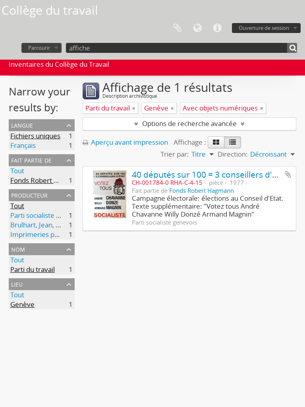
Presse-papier (177, 28)
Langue (197, 28)
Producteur (29, 194)
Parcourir (39, 47)
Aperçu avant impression (128, 142)
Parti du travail (32, 269)
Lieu (17, 283)
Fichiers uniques (35, 135)
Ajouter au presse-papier (288, 174)
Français (23, 145)
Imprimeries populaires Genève (59, 234)
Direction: (233, 154)
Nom (18, 248)
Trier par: (174, 154)
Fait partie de (31, 159)
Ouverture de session (264, 27)
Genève (22, 304)
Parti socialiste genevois (47, 215)
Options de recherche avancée (189, 123)
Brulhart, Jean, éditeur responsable (64, 224)
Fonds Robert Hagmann (47, 180)
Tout (17, 170)
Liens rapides (217, 28)
